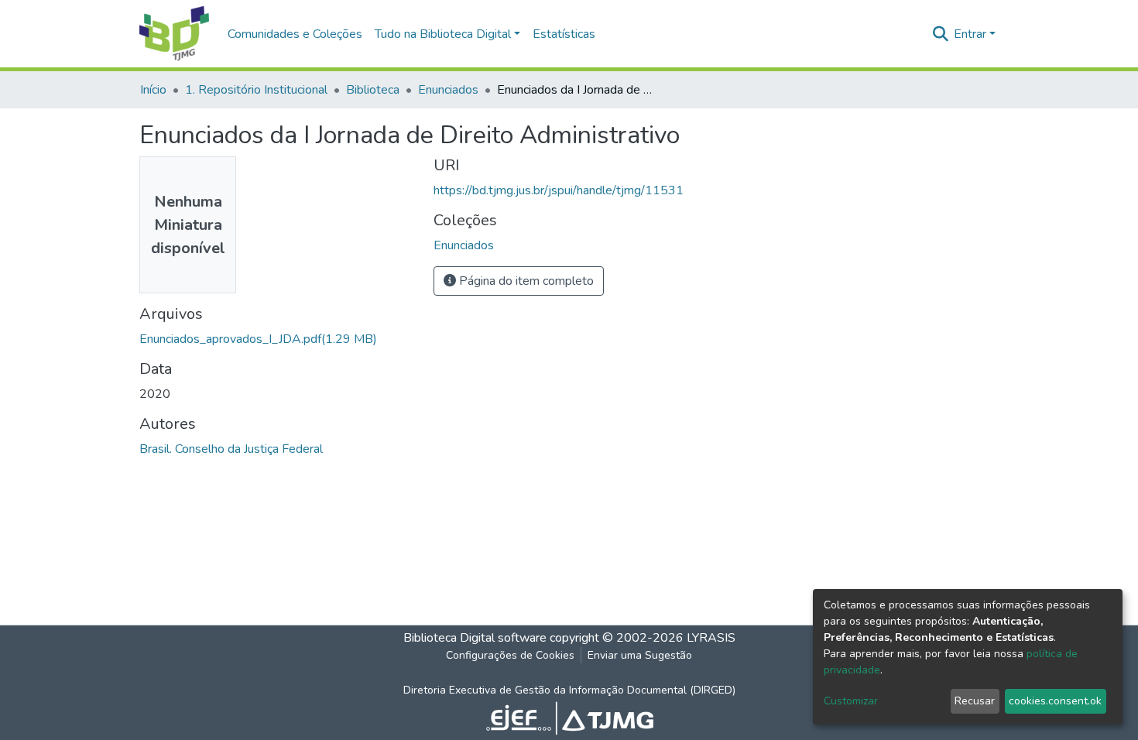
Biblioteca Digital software (475, 637)
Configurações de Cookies (510, 655)
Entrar (970, 34)
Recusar (975, 701)
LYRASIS (711, 637)
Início (153, 89)
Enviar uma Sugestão (640, 655)
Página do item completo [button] (525, 280)
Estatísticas (564, 34)
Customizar (851, 701)
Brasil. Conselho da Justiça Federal (231, 448)
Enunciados (448, 89)
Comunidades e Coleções (295, 34)
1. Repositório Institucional (256, 89)
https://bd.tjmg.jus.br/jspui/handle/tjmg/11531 (559, 190)
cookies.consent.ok (1055, 701)
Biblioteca (372, 89)
